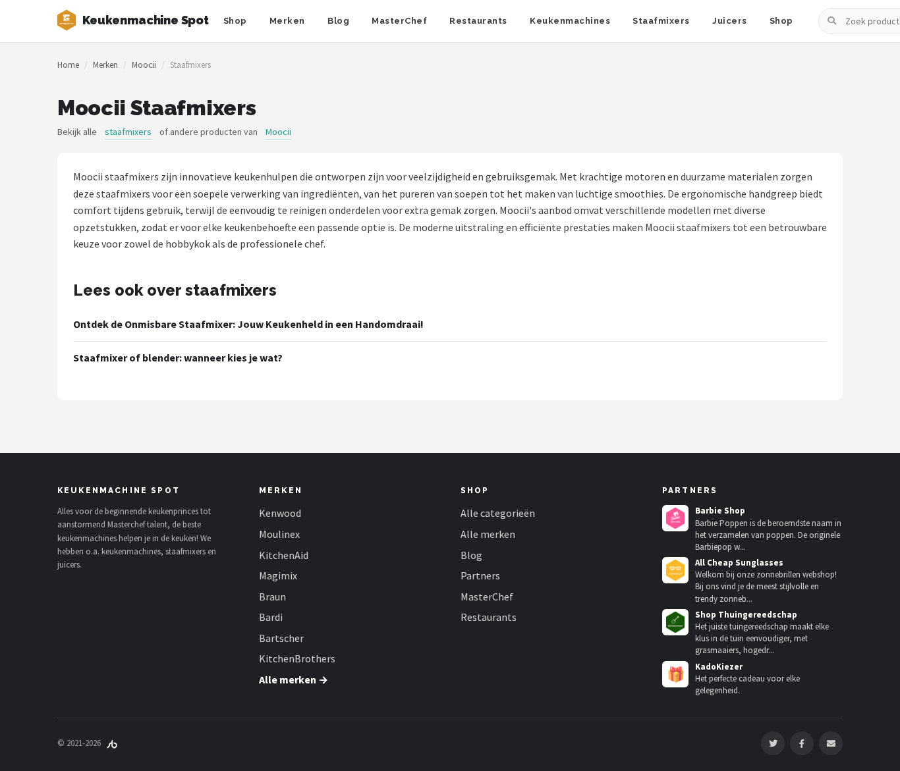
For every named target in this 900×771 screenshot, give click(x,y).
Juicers (729, 21)
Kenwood (280, 512)
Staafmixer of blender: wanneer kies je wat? (178, 357)
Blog (338, 21)
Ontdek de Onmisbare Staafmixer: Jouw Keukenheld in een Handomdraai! (248, 324)
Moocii (144, 64)
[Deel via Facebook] (802, 743)
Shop (235, 21)
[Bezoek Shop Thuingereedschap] (675, 622)
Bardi (271, 617)
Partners (480, 575)
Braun (272, 596)
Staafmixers (661, 21)
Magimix (278, 575)
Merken (287, 21)
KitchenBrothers (297, 658)
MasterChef (399, 21)
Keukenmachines (570, 21)
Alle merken (488, 534)
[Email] (831, 743)
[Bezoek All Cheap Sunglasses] (675, 570)
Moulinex (279, 534)
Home (68, 64)
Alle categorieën (498, 512)
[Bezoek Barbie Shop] (675, 518)
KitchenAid (283, 555)
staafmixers (128, 132)
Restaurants (478, 21)
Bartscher (281, 638)
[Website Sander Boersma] (112, 743)
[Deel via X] (773, 743)
